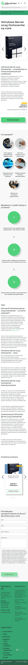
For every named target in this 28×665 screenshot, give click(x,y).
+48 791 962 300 (4, 607)
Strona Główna (7, 631)
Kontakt (5, 657)
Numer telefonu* (5, 531)
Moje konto (6, 637)
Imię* (2, 520)
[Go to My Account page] (19, 3)
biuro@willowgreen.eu (5, 612)
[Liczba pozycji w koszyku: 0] (21, 3)
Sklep (10, 12)
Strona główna (4, 12)
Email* (2, 525)
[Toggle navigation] (25, 3)
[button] (25, 49)
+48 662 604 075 (4, 605)
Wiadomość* (4, 537)
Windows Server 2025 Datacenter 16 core (13, 476)
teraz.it (25, 661)
